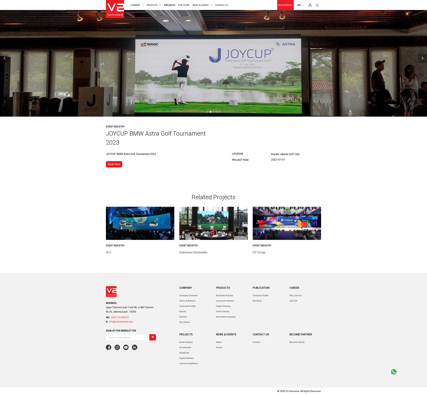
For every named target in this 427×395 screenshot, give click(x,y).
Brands (182, 311)
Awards (183, 317)
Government (185, 347)
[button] (4, 58)
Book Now (114, 164)
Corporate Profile (187, 306)
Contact (256, 342)
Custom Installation (188, 363)
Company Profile (260, 295)
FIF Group (259, 252)
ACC (108, 252)
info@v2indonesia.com (121, 321)
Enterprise (184, 353)
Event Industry (186, 342)
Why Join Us (295, 295)
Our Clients (184, 322)
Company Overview (188, 295)
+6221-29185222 (120, 317)
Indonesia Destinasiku (193, 252)
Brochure (257, 301)
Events (219, 347)
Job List (293, 301)
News (219, 342)
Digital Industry (186, 358)
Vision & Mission (187, 301)
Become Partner (297, 342)
